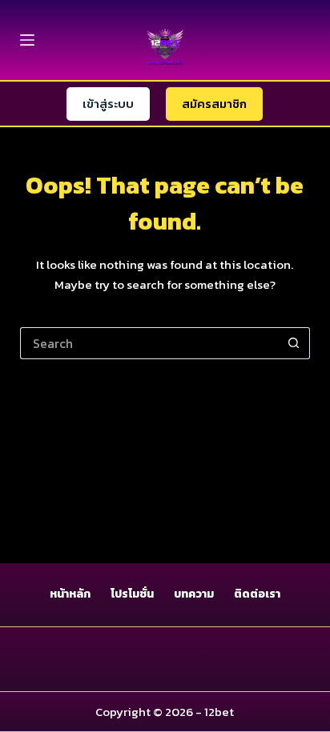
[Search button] (294, 343)
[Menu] (27, 40)
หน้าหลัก (70, 594)
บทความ (194, 594)
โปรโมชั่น (132, 594)
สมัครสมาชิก (214, 103)
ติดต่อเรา (257, 594)
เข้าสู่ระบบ (108, 103)
